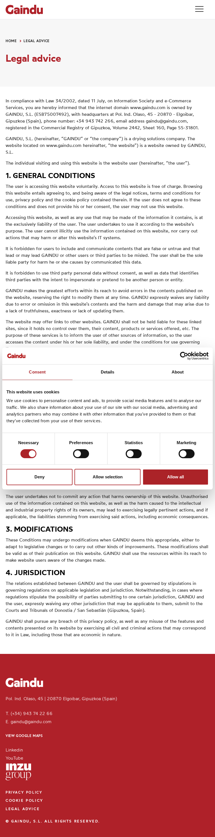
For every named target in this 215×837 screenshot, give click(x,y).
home (11, 41)
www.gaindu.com (147, 108)
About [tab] (178, 372)
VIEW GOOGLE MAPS (24, 736)
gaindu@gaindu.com (166, 121)
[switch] (81, 453)
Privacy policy (24, 792)
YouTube (14, 758)
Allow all (175, 476)
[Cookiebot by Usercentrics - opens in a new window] (184, 356)
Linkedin (14, 750)
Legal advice (37, 41)
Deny (39, 476)
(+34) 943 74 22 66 (32, 714)
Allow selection (108, 476)
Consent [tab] (37, 372)
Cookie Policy (24, 801)
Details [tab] (107, 372)
